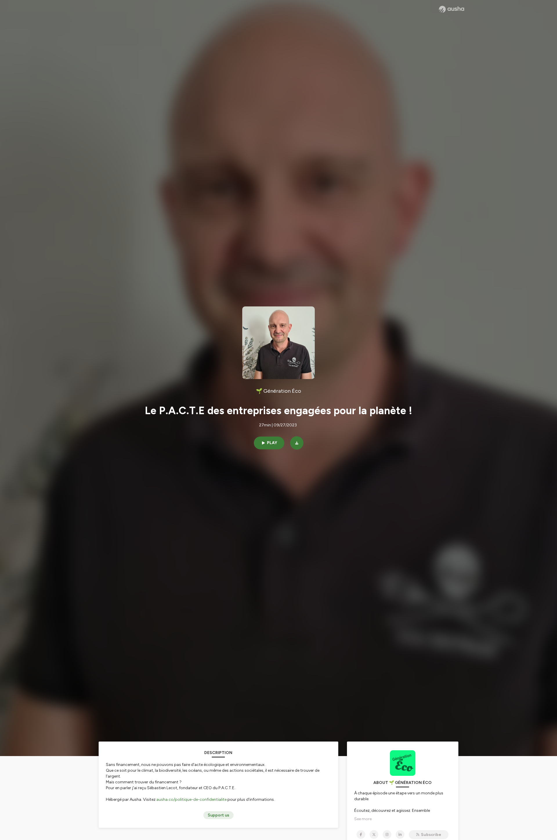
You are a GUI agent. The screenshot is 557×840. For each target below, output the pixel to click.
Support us (218, 815)
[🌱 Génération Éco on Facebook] (361, 834)
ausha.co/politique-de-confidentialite (191, 799)
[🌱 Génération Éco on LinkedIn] (400, 834)
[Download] (296, 443)
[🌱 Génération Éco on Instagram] (387, 834)
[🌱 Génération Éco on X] (374, 834)
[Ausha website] (451, 9)
